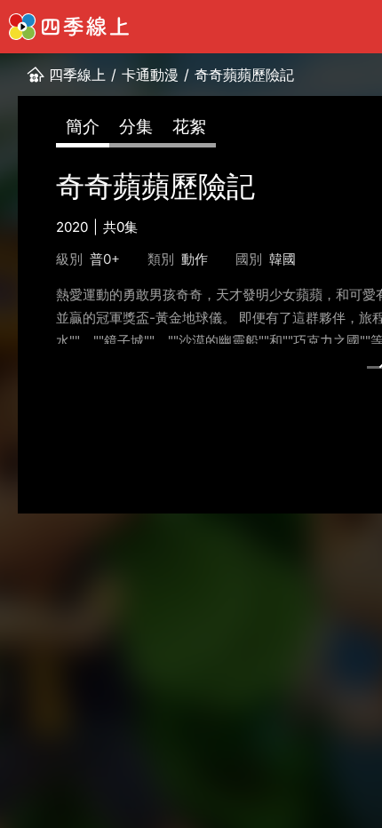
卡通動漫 (150, 75)
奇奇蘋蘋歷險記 (244, 75)
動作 (194, 259)
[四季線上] (69, 27)
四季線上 (77, 75)
